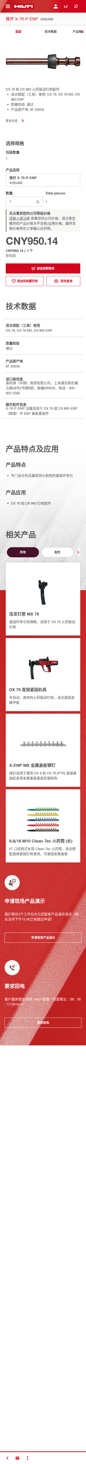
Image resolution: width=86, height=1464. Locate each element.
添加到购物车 (46, 268)
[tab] (18, 31)
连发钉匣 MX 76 (24, 613)
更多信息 (12, 120)
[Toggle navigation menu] (8, 6)
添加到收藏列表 (27, 281)
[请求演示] (17, 1458)
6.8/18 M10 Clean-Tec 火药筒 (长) (40, 840)
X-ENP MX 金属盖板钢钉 (32, 765)
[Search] (76, 6)
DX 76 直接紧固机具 (28, 689)
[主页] (23, 6)
